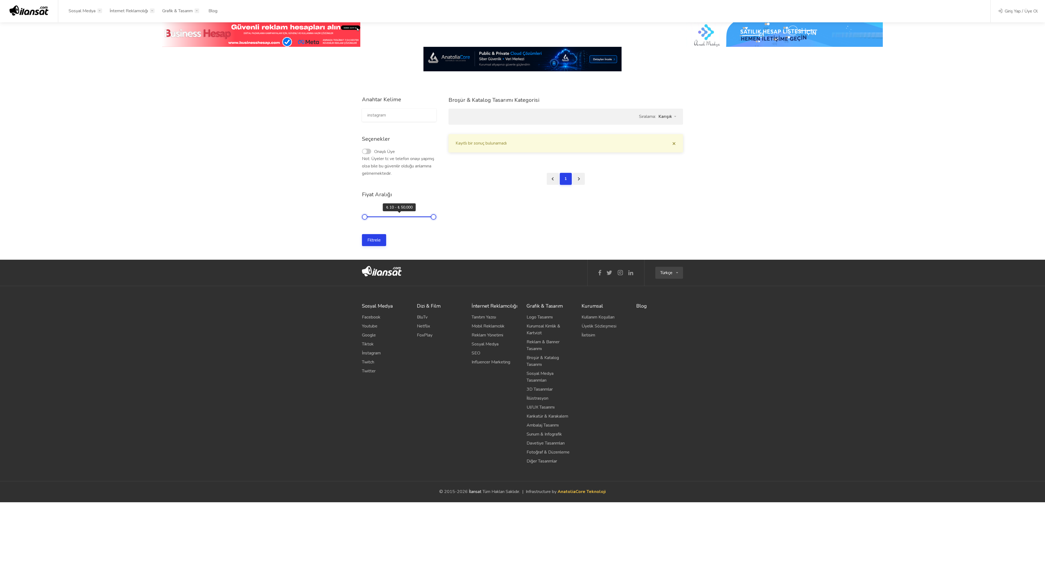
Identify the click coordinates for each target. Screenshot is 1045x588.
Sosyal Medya (82, 11)
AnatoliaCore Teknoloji (582, 492)
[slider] (364, 217)
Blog (212, 11)
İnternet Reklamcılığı (129, 11)
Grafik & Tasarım (177, 11)
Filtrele (374, 240)
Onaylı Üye (384, 152)
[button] (667, 116)
